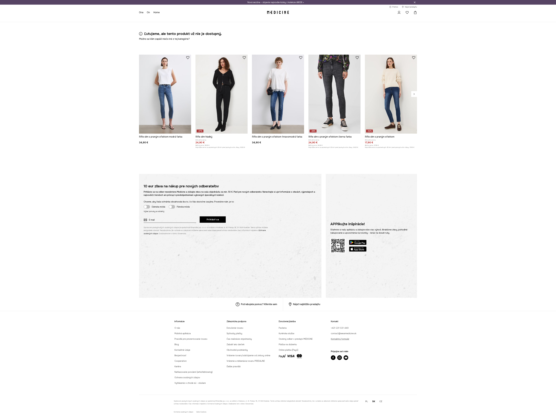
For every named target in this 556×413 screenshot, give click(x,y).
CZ (380, 401)
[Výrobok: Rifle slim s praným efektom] (391, 94)
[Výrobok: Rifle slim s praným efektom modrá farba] (165, 94)
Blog (176, 344)
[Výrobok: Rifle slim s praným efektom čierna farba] (334, 94)
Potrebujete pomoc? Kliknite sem (259, 304)
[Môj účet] (399, 12)
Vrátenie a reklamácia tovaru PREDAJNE (246, 361)
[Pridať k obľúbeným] (188, 57)
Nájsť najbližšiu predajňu (306, 304)
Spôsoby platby (234, 333)
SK (373, 401)
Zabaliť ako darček (235, 344)
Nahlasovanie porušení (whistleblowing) (193, 372)
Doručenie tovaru (235, 328)
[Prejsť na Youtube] (346, 358)
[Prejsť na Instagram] (339, 358)
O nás (177, 328)
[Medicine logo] (278, 12)
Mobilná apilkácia (182, 333)
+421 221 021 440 (340, 328)
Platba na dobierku (288, 344)
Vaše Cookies (201, 412)
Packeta (283, 328)
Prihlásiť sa (213, 219)
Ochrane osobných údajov (217, 404)
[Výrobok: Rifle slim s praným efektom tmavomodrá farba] (278, 94)
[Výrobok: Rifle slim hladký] (221, 94)
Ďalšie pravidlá (233, 366)
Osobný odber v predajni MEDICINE (296, 339)
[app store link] (357, 249)
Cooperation (180, 361)
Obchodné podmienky (237, 350)
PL (366, 401)
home (156, 12)
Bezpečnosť (180, 355)
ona (141, 12)
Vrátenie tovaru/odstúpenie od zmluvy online (248, 355)
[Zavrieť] (414, 2)
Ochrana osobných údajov (187, 377)
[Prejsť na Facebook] (333, 358)
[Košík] (414, 12)
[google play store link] (357, 243)
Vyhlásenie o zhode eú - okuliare (190, 383)
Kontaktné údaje (182, 350)
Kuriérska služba (286, 333)
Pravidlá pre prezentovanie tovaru (190, 339)
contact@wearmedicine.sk (343, 333)
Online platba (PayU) (288, 350)
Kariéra (177, 366)
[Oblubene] (407, 12)
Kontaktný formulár (340, 339)
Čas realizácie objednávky (239, 339)
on (148, 12)
